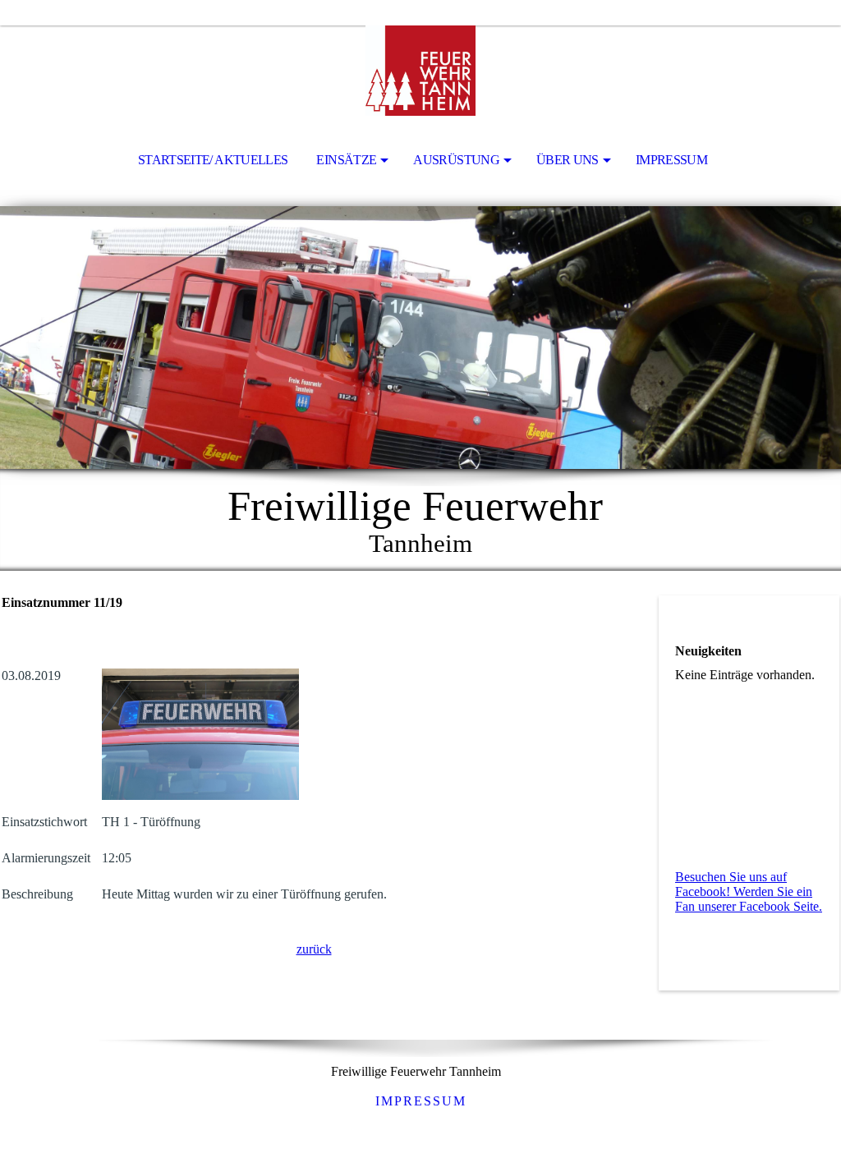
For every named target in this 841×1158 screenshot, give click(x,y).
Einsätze (346, 160)
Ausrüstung (456, 160)
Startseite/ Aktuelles (213, 160)
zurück (314, 949)
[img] (420, 70)
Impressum (671, 160)
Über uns (567, 160)
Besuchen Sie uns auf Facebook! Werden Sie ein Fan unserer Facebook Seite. (748, 891)
